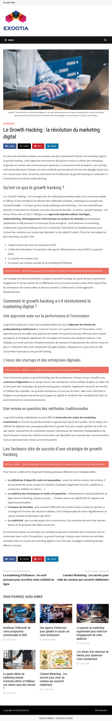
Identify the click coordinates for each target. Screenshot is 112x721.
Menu (11, 40)
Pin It (39, 146)
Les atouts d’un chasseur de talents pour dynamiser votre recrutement (93, 655)
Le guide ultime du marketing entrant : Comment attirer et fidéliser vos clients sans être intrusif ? (19, 681)
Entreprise (9, 123)
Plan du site (101, 710)
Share (11, 146)
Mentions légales (46, 718)
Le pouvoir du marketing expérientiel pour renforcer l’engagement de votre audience (92, 633)
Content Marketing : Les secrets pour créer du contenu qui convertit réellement (53, 679)
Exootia (25, 710)
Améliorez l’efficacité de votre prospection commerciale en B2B (16, 631)
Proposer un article (64, 718)
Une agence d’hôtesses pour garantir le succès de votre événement (54, 631)
